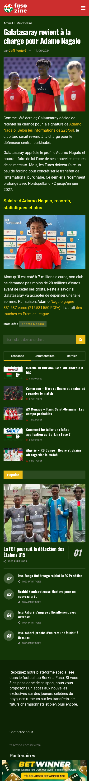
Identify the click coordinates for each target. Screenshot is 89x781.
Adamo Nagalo (33, 324)
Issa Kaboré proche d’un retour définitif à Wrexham (48, 635)
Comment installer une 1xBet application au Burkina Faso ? (48, 432)
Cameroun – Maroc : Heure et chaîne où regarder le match (55, 391)
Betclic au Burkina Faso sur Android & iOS (54, 370)
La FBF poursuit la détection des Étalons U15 (34, 551)
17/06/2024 (42, 50)
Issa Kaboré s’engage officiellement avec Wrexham (47, 614)
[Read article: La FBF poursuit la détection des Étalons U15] (44, 513)
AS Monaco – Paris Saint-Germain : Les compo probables (55, 411)
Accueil (8, 23)
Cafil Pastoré (17, 50)
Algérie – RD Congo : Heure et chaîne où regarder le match (53, 452)
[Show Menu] (83, 8)
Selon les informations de (46, 130)
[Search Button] (80, 339)
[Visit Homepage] (15, 8)
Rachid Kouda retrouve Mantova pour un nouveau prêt (47, 594)
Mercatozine (24, 23)
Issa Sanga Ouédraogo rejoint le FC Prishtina (50, 575)
